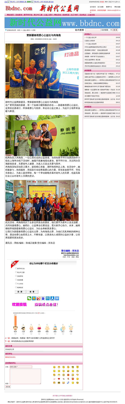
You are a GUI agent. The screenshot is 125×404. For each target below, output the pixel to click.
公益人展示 (48, 15)
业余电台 (82, 15)
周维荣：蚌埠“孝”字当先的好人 (95, 56)
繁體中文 (109, 7)
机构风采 (66, 15)
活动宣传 (18, 15)
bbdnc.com (54, 399)
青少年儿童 (38, 15)
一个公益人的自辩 (90, 44)
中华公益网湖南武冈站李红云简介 (96, 47)
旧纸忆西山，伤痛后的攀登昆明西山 (96, 83)
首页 (18, 30)
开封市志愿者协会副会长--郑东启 (95, 66)
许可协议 (62, 396)
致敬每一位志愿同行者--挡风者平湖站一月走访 (100, 90)
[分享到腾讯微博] (48, 298)
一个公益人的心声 (90, 37)
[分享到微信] (29, 298)
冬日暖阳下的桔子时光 (92, 96)
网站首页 (10, 15)
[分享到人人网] (52, 298)
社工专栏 (74, 15)
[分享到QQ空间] (34, 298)
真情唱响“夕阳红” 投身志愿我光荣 (96, 50)
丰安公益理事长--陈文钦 (92, 60)
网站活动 (57, 15)
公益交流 (91, 15)
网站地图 (117, 7)
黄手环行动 (28, 15)
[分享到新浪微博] (38, 298)
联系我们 (69, 396)
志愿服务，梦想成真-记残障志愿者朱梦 (97, 53)
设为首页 (93, 7)
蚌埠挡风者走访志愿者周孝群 (22, 341)
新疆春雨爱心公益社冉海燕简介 (95, 63)
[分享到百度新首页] (43, 298)
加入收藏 (100, 7)
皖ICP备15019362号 (110, 402)
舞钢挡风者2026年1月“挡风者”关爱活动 (97, 86)
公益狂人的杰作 (90, 41)
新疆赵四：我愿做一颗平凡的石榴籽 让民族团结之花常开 (33, 338)
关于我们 (55, 396)
